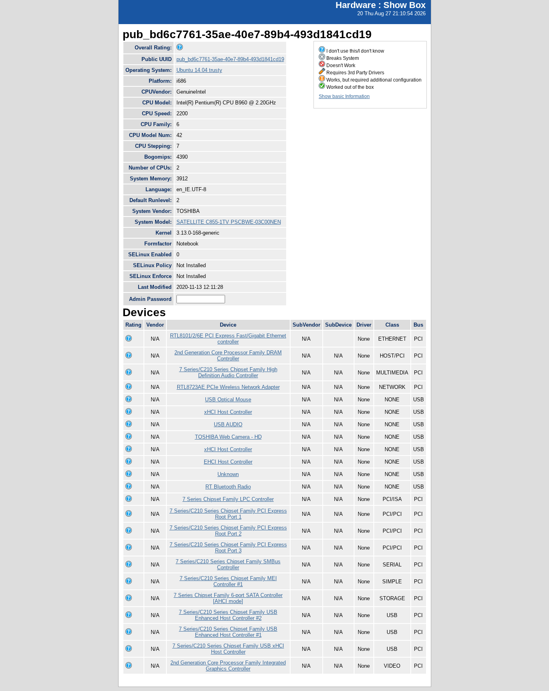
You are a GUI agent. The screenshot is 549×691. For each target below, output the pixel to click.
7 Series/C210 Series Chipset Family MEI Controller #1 (228, 581)
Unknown (228, 474)
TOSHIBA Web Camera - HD (228, 437)
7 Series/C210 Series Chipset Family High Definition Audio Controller (228, 372)
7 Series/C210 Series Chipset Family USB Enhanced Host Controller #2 (228, 615)
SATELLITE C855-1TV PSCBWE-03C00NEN (228, 222)
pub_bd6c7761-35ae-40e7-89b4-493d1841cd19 (230, 59)
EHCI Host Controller (228, 462)
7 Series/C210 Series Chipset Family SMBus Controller (228, 564)
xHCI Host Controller (228, 412)
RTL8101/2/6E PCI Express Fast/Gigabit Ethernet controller (228, 339)
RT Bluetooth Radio (228, 487)
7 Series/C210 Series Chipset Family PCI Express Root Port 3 (228, 548)
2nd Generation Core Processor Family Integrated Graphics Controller (228, 666)
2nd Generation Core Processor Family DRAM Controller (228, 356)
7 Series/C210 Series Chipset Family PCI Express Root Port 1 (228, 514)
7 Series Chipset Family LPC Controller (228, 499)
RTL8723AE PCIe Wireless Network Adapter (228, 387)
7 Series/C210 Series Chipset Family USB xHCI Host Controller (228, 649)
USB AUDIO (228, 424)
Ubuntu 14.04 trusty (199, 70)
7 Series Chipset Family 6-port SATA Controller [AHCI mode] (228, 598)
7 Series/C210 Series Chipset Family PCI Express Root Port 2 (228, 531)
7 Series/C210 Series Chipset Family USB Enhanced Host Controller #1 (228, 632)
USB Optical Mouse (228, 400)
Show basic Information (344, 96)
